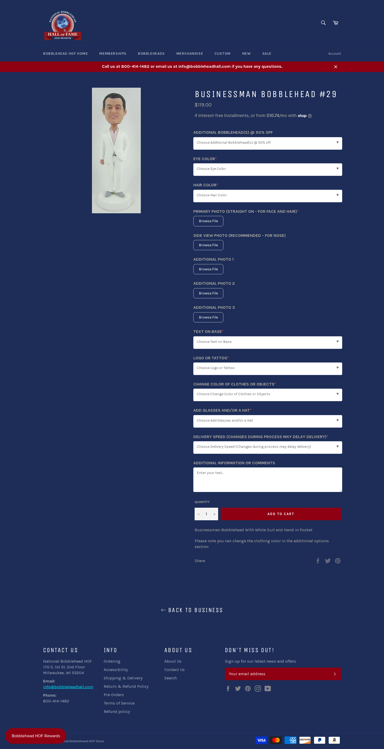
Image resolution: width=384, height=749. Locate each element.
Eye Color (205, 159)
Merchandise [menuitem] (189, 53)
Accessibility (116, 669)
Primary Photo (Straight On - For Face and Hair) (246, 211)
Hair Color (205, 185)
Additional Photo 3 (214, 307)
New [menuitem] (246, 53)
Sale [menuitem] (266, 53)
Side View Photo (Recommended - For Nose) (239, 235)
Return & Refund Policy (126, 686)
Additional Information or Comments (234, 462)
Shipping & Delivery (123, 677)
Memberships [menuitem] (112, 53)
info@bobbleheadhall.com (68, 686)
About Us (173, 661)
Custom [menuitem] (222, 53)
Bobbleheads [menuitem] (151, 53)
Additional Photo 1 (213, 259)
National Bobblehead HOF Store (80, 741)
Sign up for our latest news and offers (260, 661)
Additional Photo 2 (214, 283)
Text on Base (208, 331)
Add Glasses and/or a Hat (222, 410)
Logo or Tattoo (211, 358)
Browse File (208, 221)
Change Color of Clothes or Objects (234, 384)
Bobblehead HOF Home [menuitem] (65, 53)
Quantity (202, 502)
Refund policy (117, 711)
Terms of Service (119, 703)
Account (334, 53)
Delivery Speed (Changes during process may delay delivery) (260, 437)
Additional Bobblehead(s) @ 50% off (233, 132)
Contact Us (174, 669)
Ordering (112, 661)
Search (170, 677)
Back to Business (194, 610)
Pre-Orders (114, 694)
